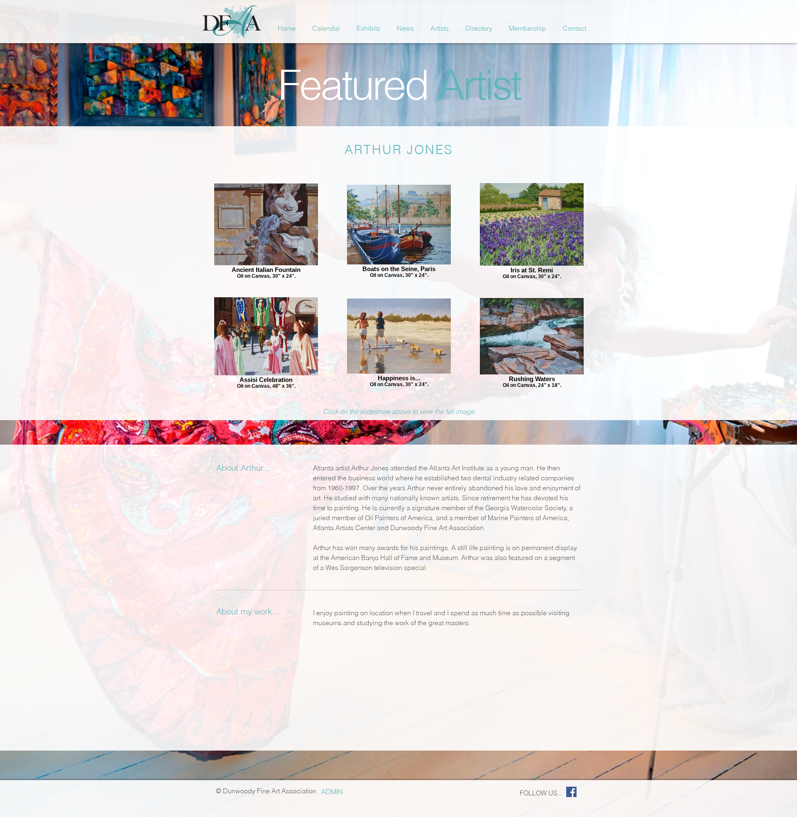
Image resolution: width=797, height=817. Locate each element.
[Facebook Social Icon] (571, 792)
